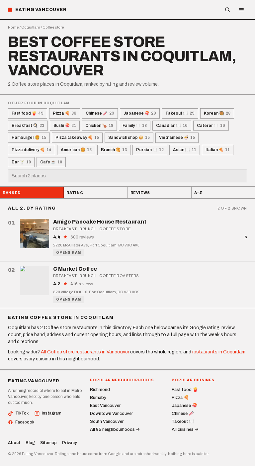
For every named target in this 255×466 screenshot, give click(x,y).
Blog (30, 442)
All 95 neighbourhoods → (115, 429)
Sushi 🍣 (64, 125)
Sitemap (48, 442)
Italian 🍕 (218, 149)
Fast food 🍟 (27, 113)
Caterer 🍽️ (211, 125)
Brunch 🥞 (114, 149)
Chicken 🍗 (99, 125)
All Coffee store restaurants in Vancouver (85, 351)
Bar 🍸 (21, 162)
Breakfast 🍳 (28, 125)
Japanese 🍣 (140, 113)
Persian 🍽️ (150, 149)
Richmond (100, 389)
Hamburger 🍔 (29, 137)
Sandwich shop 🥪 (129, 137)
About (14, 442)
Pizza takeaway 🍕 (77, 137)
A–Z (198, 193)
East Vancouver (105, 405)
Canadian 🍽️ (172, 125)
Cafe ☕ (51, 162)
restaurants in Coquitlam (218, 351)
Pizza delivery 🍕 (31, 149)
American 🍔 (76, 149)
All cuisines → (185, 429)
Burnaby (98, 397)
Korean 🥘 (217, 113)
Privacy (69, 442)
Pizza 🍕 (64, 113)
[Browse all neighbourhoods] (227, 9)
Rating (74, 193)
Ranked (12, 193)
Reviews (140, 193)
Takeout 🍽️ (180, 113)
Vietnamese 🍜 (177, 137)
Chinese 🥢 (100, 113)
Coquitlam (30, 27)
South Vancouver (107, 421)
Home (13, 27)
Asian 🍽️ (184, 149)
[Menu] (241, 9)
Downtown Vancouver (111, 413)
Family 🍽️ (135, 125)
